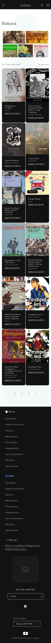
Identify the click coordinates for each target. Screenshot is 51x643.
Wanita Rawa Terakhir (10, 107)
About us (9, 430)
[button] (3, 5)
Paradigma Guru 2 (35, 314)
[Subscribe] (40, 596)
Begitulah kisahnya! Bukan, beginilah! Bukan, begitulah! (13, 316)
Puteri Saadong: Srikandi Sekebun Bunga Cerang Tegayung (35, 109)
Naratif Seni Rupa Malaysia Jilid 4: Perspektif (12, 210)
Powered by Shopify (31, 638)
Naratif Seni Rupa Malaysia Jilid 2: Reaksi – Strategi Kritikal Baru (35, 263)
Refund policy (11, 436)
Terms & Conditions (14, 454)
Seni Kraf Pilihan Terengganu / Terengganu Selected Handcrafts (13, 370)
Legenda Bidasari (12, 160)
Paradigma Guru (34, 367)
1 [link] (14, 393)
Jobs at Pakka (11, 466)
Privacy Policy (11, 442)
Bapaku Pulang (34, 199)
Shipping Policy (12, 448)
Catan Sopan (33, 158)
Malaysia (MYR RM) (24, 624)
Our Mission (10, 418)
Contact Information (14, 424)
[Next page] (36, 393)
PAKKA (21, 638)
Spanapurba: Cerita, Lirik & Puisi (13, 261)
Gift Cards (9, 460)
